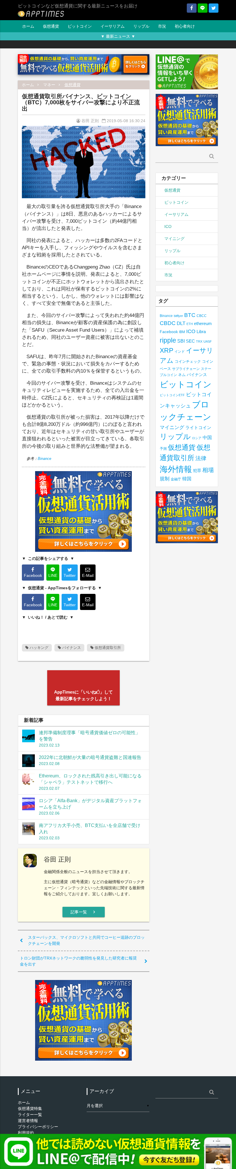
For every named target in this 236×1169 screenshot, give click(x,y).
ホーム (28, 26)
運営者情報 (28, 1120)
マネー (49, 84)
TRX (199, 341)
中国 (207, 437)
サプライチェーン (186, 369)
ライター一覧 (30, 1114)
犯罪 (197, 471)
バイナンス (71, 647)
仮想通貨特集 (30, 1108)
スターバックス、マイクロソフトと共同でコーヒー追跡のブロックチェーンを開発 (86, 940)
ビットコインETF (172, 395)
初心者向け (185, 26)
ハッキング (38, 647)
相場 (208, 470)
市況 (162, 26)
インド (179, 352)
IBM (182, 332)
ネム (182, 375)
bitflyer (178, 316)
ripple (168, 340)
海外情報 (176, 469)
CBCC (202, 316)
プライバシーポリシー (38, 1126)
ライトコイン (198, 427)
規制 (165, 478)
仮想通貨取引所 (107, 647)
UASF (207, 341)
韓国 (186, 478)
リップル (141, 26)
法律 (200, 458)
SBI (181, 340)
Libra (201, 331)
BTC (189, 315)
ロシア (196, 438)
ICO (168, 226)
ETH (189, 324)
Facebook (169, 332)
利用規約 (26, 1132)
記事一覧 (84, 912)
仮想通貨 (51, 26)
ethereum (203, 323)
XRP (166, 350)
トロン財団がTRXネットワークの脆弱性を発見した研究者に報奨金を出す (78, 961)
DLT (181, 323)
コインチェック (188, 361)
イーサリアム (112, 26)
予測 (163, 449)
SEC (190, 341)
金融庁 (176, 479)
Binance (44, 458)
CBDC (168, 323)
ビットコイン (80, 26)
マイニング (174, 238)
